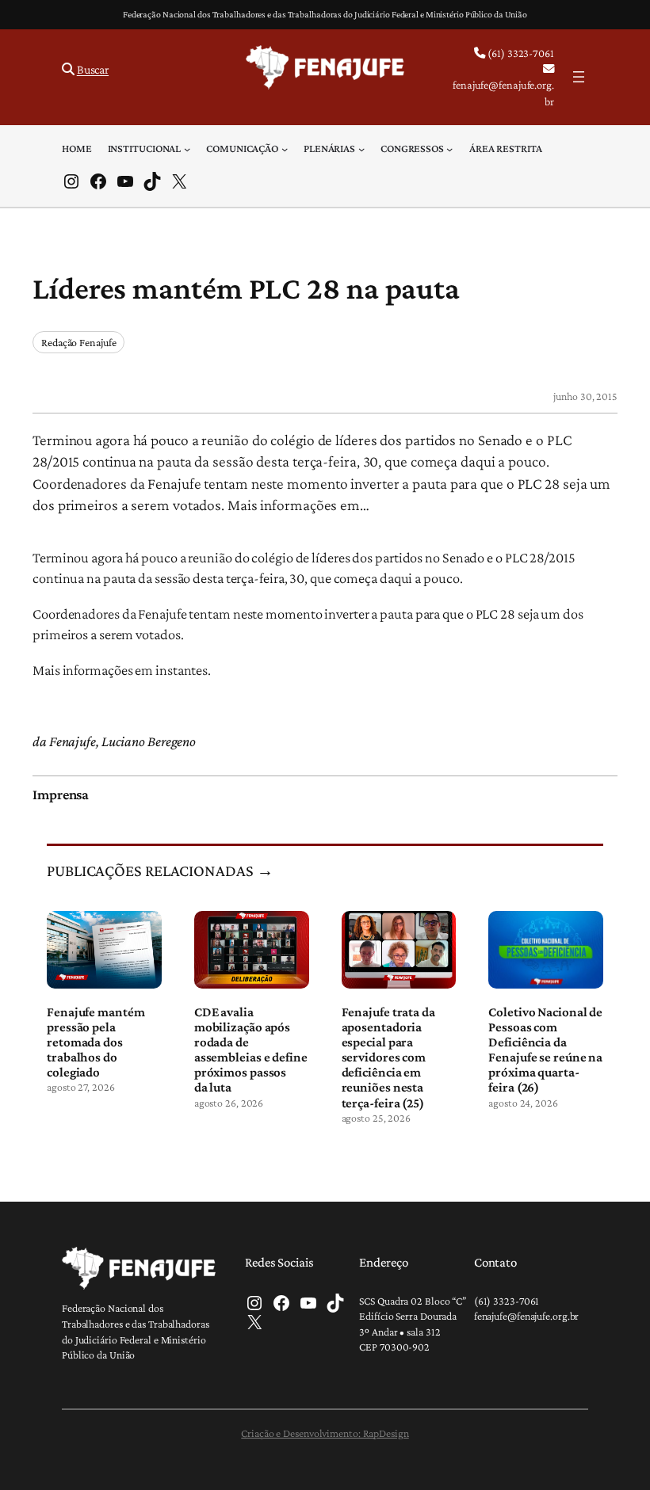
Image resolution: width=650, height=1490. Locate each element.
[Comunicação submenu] (284, 148)
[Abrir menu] (578, 76)
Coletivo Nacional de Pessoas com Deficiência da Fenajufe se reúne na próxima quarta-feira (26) (545, 1049)
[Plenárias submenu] (361, 148)
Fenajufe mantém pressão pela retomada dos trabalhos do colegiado (96, 1042)
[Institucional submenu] (187, 148)
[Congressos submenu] (449, 148)
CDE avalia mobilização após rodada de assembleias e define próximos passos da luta (251, 1049)
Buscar (93, 69)
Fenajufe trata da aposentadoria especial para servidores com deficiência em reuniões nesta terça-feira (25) (388, 1057)
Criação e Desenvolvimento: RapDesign (324, 1433)
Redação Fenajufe (78, 342)
